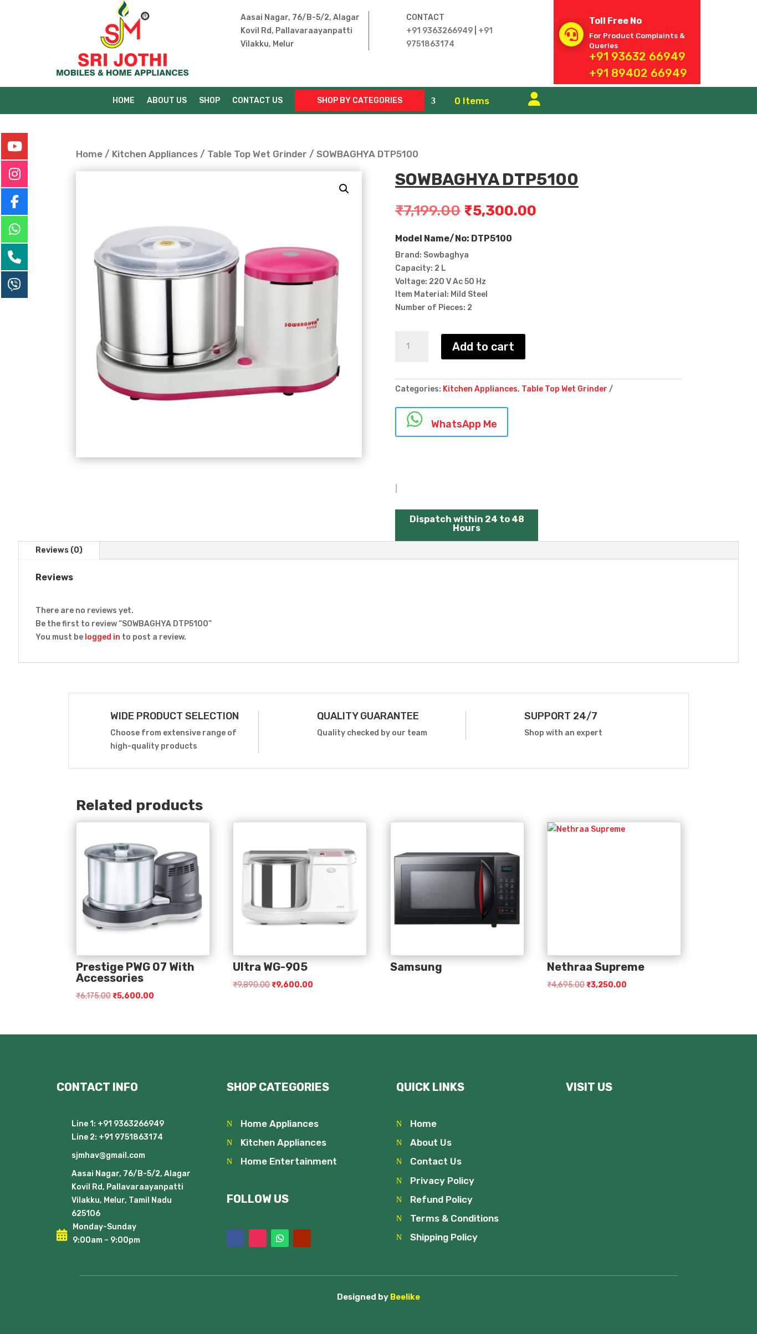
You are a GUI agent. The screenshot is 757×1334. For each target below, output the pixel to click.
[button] (344, 189)
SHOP (209, 101)
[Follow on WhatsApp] (280, 1238)
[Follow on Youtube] (302, 1238)
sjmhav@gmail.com (108, 1155)
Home (89, 153)
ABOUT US (167, 101)
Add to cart (483, 346)
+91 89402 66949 (638, 73)
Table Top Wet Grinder (257, 153)
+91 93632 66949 (637, 56)
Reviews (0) (59, 550)
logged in (102, 637)
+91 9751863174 (130, 1137)
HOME (123, 101)
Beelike (405, 1297)
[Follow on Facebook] (235, 1238)
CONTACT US (257, 101)
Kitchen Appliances (155, 153)
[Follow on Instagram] (258, 1238)
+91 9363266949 (439, 30)
